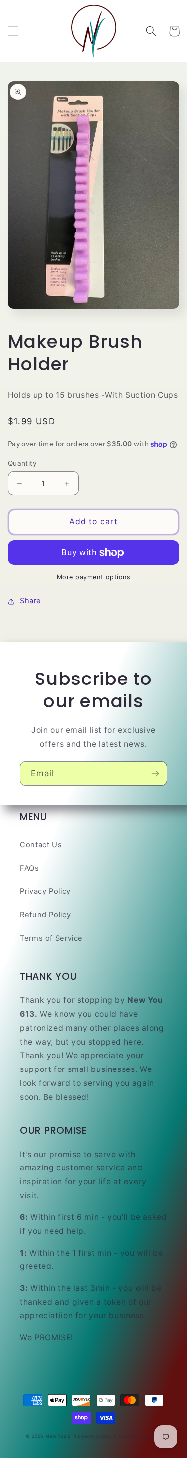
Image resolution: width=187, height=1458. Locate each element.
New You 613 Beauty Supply (79, 1436)
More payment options (94, 577)
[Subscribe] (155, 773)
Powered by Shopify (137, 1436)
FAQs (29, 868)
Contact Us (41, 844)
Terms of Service (51, 938)
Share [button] (30, 600)
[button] (12, 31)
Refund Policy (45, 914)
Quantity (22, 463)
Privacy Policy (45, 891)
